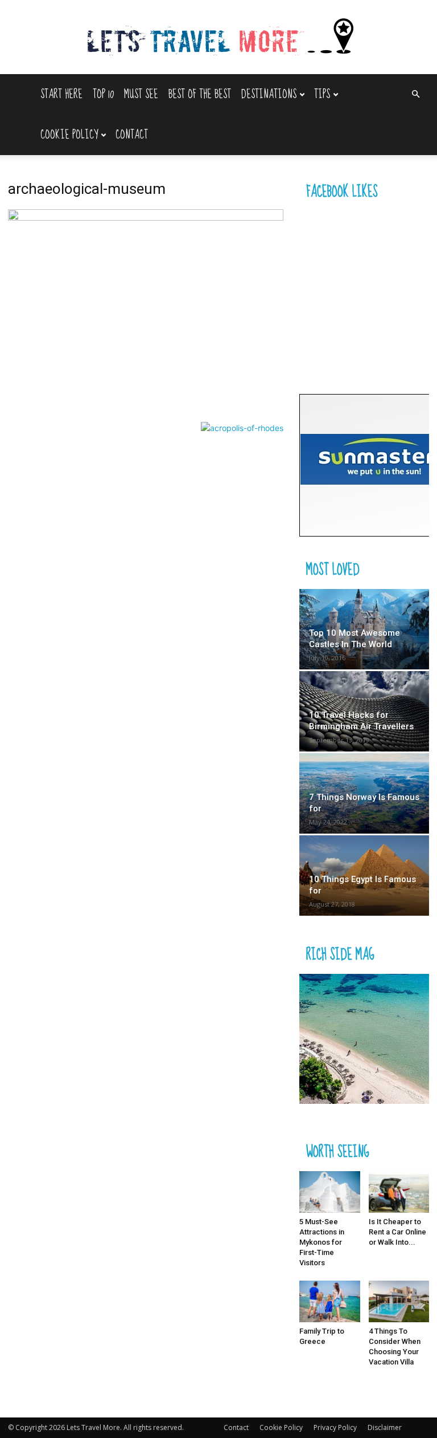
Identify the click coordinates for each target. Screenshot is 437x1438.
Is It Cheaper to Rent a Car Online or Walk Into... (397, 1231)
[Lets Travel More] (218, 38)
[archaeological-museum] (145, 217)
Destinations (268, 94)
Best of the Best (199, 94)
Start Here (61, 94)
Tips (322, 94)
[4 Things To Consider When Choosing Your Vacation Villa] (399, 1301)
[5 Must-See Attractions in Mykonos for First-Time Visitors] (329, 1192)
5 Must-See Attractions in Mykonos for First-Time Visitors (321, 1242)
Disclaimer (385, 1427)
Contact (132, 134)
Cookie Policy (69, 134)
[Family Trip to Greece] (329, 1301)
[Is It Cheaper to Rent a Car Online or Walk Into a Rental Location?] (399, 1192)
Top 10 (103, 94)
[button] (415, 94)
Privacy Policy (335, 1427)
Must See (141, 94)
